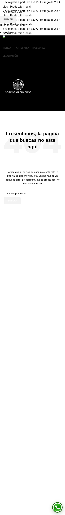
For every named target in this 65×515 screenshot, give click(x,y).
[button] (57, 507)
